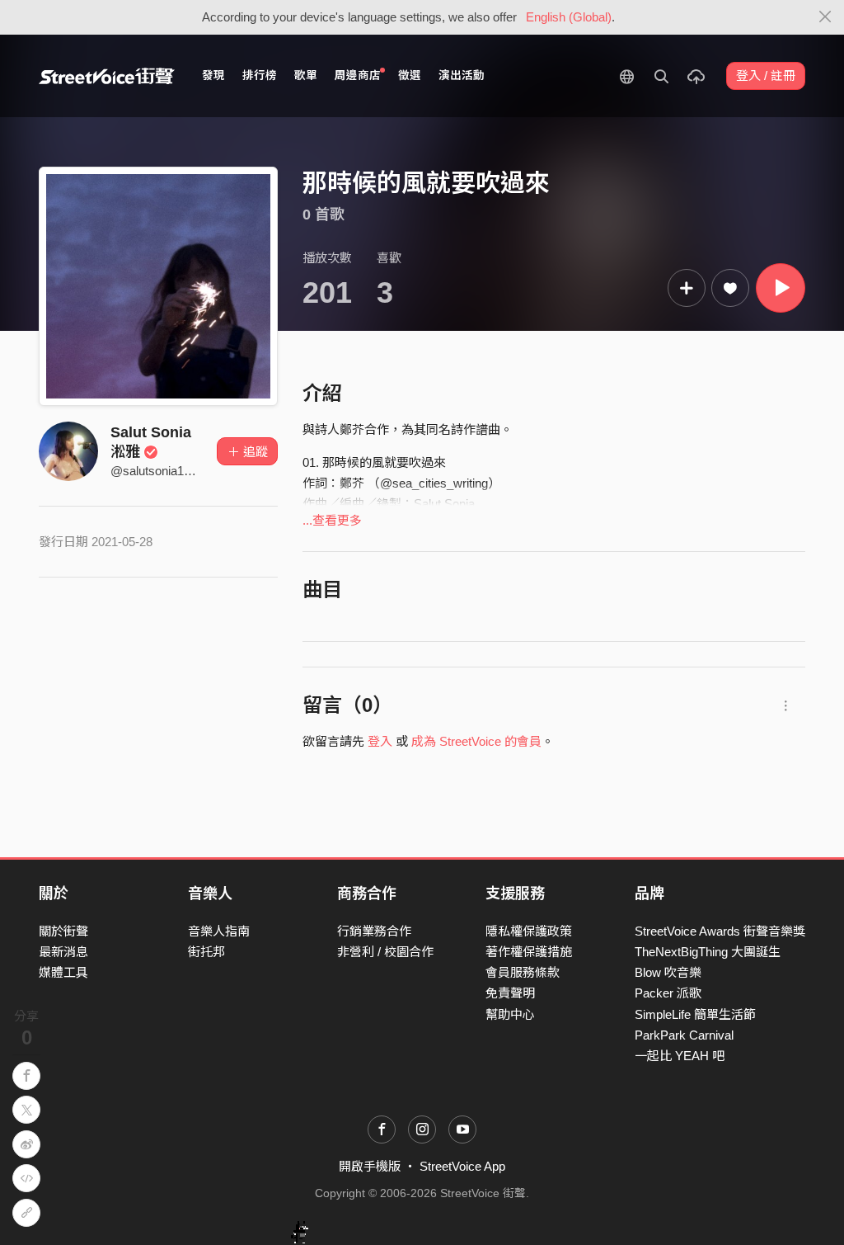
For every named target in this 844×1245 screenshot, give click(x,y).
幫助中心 (510, 1014)
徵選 (409, 75)
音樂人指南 (219, 931)
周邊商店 (358, 75)
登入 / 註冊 (765, 75)
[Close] (825, 17)
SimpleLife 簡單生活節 (695, 1014)
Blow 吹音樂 (668, 972)
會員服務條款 (522, 972)
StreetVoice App (462, 1166)
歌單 (305, 75)
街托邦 (206, 952)
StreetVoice (107, 76)
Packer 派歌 (668, 993)
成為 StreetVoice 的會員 (476, 741)
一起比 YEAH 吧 (679, 1056)
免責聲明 (510, 993)
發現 (213, 75)
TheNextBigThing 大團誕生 (708, 952)
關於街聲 (63, 931)
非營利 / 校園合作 (385, 952)
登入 (380, 741)
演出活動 (461, 75)
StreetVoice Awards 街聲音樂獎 (720, 931)
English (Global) (569, 17)
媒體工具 (63, 972)
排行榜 (259, 75)
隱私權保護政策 (528, 931)
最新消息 (63, 952)
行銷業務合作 (374, 931)
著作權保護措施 (528, 952)
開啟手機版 (370, 1166)
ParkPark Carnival (684, 1035)
